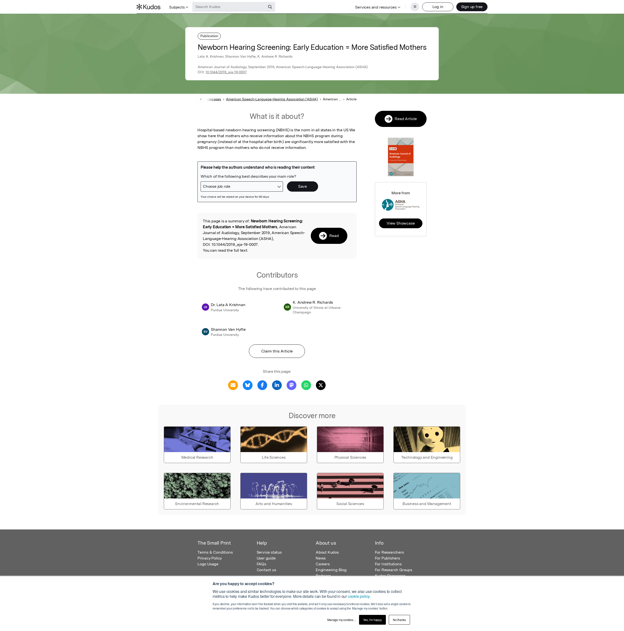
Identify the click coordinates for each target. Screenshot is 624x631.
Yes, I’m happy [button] (372, 620)
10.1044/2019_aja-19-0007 (226, 72)
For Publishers (387, 558)
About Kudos (327, 552)
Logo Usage (207, 564)
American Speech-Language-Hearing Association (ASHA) (272, 99)
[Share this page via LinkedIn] (277, 385)
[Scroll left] (201, 99)
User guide (266, 558)
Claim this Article (277, 351)
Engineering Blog (331, 570)
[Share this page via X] (321, 385)
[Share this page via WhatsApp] (306, 385)
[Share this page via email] (233, 385)
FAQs (261, 564)
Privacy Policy (209, 558)
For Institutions (388, 564)
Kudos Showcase (390, 575)
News (321, 558)
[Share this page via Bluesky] (248, 385)
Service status (269, 552)
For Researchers (389, 552)
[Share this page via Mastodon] (291, 385)
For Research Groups (393, 570)
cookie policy (359, 596)
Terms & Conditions (215, 552)
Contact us (266, 570)
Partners (323, 575)
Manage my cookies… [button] (341, 620)
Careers (323, 564)
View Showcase (401, 223)
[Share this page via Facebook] (262, 385)
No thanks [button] (399, 620)
